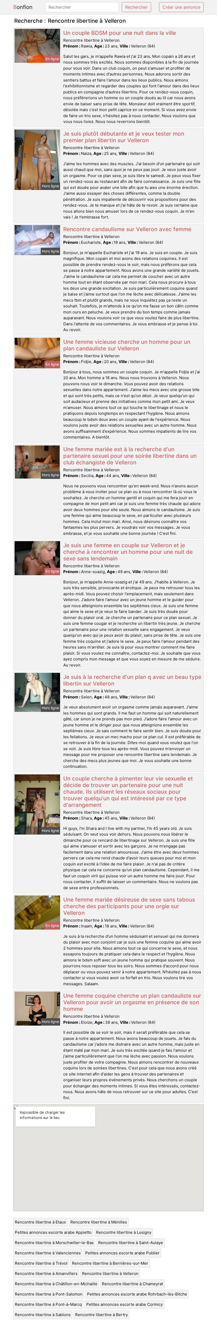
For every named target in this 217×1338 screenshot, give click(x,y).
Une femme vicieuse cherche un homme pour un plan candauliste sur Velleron (126, 345)
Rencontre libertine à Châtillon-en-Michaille (56, 1283)
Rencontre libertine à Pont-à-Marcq (48, 1304)
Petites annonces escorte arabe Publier (122, 1252)
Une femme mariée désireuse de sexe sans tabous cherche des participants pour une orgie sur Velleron (129, 906)
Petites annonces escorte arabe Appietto (53, 1232)
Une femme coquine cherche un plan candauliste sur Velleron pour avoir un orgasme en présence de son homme (132, 1002)
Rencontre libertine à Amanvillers (46, 1273)
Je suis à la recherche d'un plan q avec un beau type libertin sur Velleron (132, 680)
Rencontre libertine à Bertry (101, 1314)
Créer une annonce (181, 7)
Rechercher (136, 7)
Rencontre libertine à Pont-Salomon (49, 1294)
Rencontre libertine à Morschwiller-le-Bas (54, 1242)
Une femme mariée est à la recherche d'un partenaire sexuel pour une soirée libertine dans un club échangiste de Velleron (130, 456)
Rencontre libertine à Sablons (43, 1314)
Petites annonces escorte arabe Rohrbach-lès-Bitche (137, 1294)
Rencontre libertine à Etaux (40, 1222)
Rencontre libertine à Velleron (110, 1273)
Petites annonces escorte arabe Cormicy (124, 1304)
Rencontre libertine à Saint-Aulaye (130, 1242)
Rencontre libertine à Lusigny (123, 1232)
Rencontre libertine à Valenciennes (48, 1252)
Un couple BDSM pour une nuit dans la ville (119, 33)
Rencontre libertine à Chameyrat (132, 1283)
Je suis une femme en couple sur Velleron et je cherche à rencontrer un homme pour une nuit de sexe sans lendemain (128, 552)
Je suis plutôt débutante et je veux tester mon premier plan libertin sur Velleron (123, 137)
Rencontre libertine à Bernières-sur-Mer (110, 1263)
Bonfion (23, 7)
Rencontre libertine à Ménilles (98, 1222)
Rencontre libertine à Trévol (41, 1263)
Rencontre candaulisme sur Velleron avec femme (127, 229)
